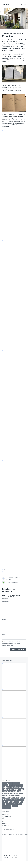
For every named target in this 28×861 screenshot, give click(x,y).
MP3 (15, 795)
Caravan (13, 787)
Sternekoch (14, 803)
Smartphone (16, 801)
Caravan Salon (19, 787)
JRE (9, 793)
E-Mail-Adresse (6, 627)
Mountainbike (10, 795)
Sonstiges (5, 823)
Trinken (19, 803)
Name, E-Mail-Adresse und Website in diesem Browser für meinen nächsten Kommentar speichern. (12, 643)
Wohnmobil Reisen (7, 808)
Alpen (4, 783)
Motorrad (4, 820)
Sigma (10, 801)
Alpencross (9, 783)
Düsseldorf (16, 789)
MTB (19, 795)
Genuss (19, 791)
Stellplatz (8, 803)
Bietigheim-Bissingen (18, 785)
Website (4, 634)
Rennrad (15, 799)
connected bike (9, 789)
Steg (4, 803)
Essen (22, 789)
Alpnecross (5, 785)
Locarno (21, 793)
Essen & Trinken (6, 816)
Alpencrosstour (16, 783)
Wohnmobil (6, 572)
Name (4, 619)
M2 (3, 818)
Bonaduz (8, 787)
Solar (21, 801)
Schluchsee (5, 801)
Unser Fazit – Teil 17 (10, 855)
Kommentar (5, 601)
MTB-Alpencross (15, 797)
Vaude (4, 805)
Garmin (14, 791)
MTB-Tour (22, 797)
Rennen (10, 799)
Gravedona (5, 793)
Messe (4, 795)
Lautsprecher (15, 793)
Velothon (9, 805)
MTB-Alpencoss (6, 797)
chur (4, 789)
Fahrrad (4, 791)
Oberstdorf (5, 799)
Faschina (9, 791)
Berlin (10, 785)
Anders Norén (24, 834)
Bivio (4, 787)
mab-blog (5, 4)
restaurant (21, 799)
